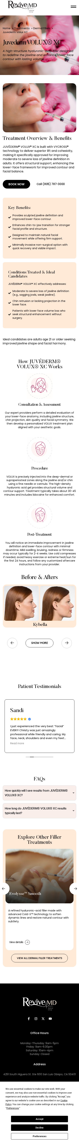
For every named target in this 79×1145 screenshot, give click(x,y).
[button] (12, 643)
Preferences (39, 1136)
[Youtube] (50, 1019)
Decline (39, 1127)
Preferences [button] (12, 1108)
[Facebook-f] (29, 1019)
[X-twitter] (43, 1019)
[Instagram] (36, 1019)
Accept (39, 1119)
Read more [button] (17, 743)
